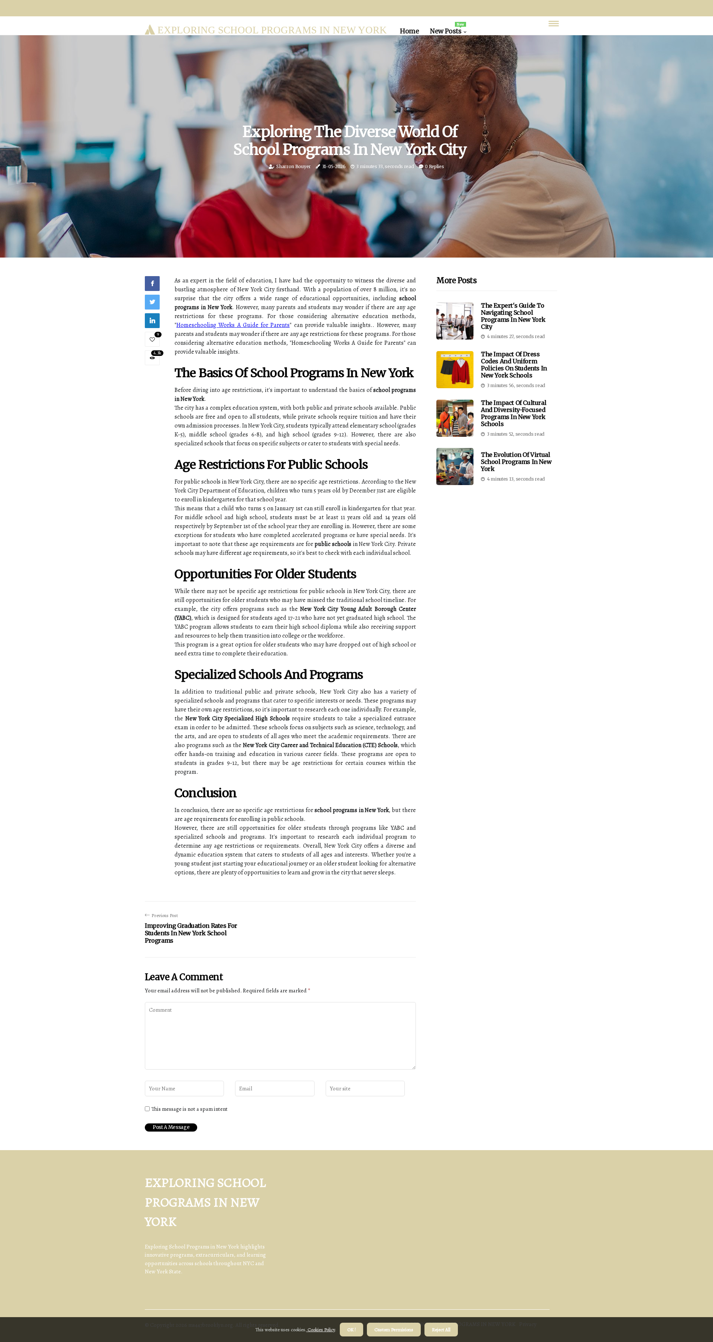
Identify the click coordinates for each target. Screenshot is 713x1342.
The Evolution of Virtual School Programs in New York (516, 461)
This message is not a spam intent (190, 1109)
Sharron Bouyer (293, 166)
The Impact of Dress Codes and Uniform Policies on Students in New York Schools (514, 364)
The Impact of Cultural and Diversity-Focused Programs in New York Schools (513, 413)
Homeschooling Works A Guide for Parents (233, 325)
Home (409, 31)
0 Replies (434, 166)
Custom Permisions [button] (393, 1329)
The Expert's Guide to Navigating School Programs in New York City (513, 316)
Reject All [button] (441, 1329)
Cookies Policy (320, 1329)
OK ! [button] (351, 1329)
